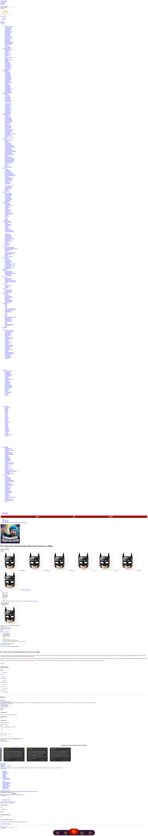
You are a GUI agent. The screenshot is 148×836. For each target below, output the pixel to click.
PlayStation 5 (7, 457)
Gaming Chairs (8, 170)
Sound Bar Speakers (9, 157)
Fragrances (7, 295)
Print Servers (7, 239)
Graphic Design (8, 274)
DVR (6, 163)
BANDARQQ (5, 406)
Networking (7, 388)
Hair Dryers (7, 298)
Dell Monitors (7, 87)
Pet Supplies (5, 303)
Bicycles (6, 286)
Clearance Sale (5, 513)
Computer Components (9, 330)
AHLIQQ (4, 672)
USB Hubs (7, 51)
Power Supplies (8, 35)
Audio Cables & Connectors (10, 252)
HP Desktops (7, 72)
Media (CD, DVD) (8, 49)
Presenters (7, 69)
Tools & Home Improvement (10, 175)
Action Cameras (8, 149)
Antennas (7, 233)
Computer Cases (8, 27)
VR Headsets (7, 201)
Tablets (6, 414)
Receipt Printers (8, 260)
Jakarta (3, 0)
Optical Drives (7, 33)
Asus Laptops (7, 96)
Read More (2, 663)
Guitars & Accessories (9, 249)
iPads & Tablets (8, 123)
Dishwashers (7, 495)
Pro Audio (5, 246)
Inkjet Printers (7, 204)
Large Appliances (8, 186)
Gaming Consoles (8, 194)
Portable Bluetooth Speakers (10, 133)
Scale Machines (8, 264)
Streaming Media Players (9, 146)
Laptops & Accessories (7, 93)
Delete (5, 716)
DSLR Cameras (8, 148)
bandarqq (26, 660)
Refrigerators (7, 188)
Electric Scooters (8, 279)
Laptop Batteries (8, 109)
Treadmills (7, 287)
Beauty (6, 294)
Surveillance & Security (9, 161)
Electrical (6, 176)
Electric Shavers (8, 299)
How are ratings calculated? (5, 701)
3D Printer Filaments (9, 212)
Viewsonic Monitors (8, 88)
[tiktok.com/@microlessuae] (6, 799)
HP (5, 217)
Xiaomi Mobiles (8, 117)
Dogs (6, 304)
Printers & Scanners (8, 371)
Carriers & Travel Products (10, 309)
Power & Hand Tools (9, 177)
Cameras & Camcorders (9, 147)
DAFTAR (111, 516)
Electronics (5, 138)
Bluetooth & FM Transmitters (10, 151)
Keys (6, 251)
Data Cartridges (8, 47)
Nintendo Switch (8, 459)
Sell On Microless (6, 788)
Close (1, 807)
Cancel (2, 716)
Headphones (7, 342)
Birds (6, 323)
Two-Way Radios (8, 152)
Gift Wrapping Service (7, 783)
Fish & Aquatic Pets (8, 321)
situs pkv (4, 475)
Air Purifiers (7, 183)
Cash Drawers (7, 259)
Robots (6, 282)
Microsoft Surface (8, 126)
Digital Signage (8, 387)
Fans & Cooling (8, 32)
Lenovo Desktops (8, 77)
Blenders (6, 181)
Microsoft (7, 416)
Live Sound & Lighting (9, 247)
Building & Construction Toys (10, 280)
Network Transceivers (9, 230)
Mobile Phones (8, 114)
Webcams (7, 58)
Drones (6, 277)
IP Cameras (7, 228)
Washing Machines (8, 187)
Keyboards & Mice (8, 64)
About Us (4, 771)
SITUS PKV (71, 570)
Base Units (7, 258)
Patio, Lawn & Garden (9, 185)
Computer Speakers (8, 59)
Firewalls (6, 226)
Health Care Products (9, 300)
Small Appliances (8, 178)
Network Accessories (9, 236)
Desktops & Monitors (7, 70)
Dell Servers (7, 243)
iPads (6, 124)
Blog (4, 781)
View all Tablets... (8, 127)
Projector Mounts (8, 144)
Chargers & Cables (8, 131)
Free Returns (2, 3)
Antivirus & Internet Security (10, 273)
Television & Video (8, 139)
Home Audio (7, 156)
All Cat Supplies (8, 320)
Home (4, 168)
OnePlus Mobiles (8, 118)
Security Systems (8, 167)
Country (2, 826)
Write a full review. (3, 706)
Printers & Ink (5, 202)
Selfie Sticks (7, 134)
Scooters (6, 284)
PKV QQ (4, 370)
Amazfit (6, 426)
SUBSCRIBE (14, 793)
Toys (4, 276)
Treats (6, 306)
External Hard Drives (9, 43)
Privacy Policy (5, 784)
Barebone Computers (9, 37)
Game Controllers (8, 68)
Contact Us (5, 770)
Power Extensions (8, 53)
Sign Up (4, 19)
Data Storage (7, 38)
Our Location (2, 4)
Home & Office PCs (9, 346)
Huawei (6, 410)
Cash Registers (8, 267)
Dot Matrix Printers (8, 205)
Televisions (7, 449)
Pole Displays (7, 262)
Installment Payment (6, 779)
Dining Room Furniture (9, 174)
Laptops (6, 94)
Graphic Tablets (8, 67)
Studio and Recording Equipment (11, 248)
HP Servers (7, 244)
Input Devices (7, 63)
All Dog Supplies (8, 311)
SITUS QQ (139, 570)
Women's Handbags (8, 289)
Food (6, 305)
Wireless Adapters (8, 224)
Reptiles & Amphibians (9, 324)
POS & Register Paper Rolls (10, 263)
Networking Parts (8, 222)
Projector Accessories (9, 145)
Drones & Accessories (9, 463)
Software (4, 270)
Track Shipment (6, 772)
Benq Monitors (8, 86)
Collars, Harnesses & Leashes (10, 308)
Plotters (6, 208)
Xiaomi (6, 411)
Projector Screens (8, 143)
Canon (6, 218)
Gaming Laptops (8, 103)
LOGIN (37, 516)
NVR (6, 164)
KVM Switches (8, 229)
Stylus (6, 136)
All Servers (7, 245)
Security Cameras (8, 162)
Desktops (6, 71)
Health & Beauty (6, 293)
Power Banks (7, 132)
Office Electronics (8, 385)
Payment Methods (6, 778)
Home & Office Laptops (9, 353)
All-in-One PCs (8, 81)
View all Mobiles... (8, 120)
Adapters (6, 54)
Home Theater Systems (9, 160)
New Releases (5, 512)
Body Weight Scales (8, 301)
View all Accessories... (9, 137)
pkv (3, 25)
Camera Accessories (8, 467)
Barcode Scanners (8, 261)
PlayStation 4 (7, 458)
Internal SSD (7, 39)
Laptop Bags (7, 110)
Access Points (7, 225)
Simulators (7, 456)
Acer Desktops (8, 76)
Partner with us (5, 787)
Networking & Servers (7, 221)
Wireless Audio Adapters (9, 158)
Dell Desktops (7, 73)
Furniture (6, 169)
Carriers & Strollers (8, 318)
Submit (2, 708)
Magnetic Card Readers (9, 268)
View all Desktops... (8, 82)
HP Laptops (7, 95)
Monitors (6, 83)
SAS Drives (7, 46)
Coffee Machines (8, 182)
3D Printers (7, 211)
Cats (6, 312)
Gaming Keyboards (8, 199)
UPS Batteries (7, 62)
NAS (6, 45)
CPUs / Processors (8, 28)
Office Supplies (5, 269)
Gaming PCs (7, 347)
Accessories (7, 107)
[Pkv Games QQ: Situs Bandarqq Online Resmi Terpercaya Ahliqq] (4, 13)
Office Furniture (8, 172)
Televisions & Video (9, 448)
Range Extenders (8, 237)
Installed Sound (8, 254)
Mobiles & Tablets (6, 113)
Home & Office (8, 78)
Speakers (6, 340)
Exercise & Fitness (8, 285)
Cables (6, 52)
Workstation (7, 105)
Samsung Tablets (8, 125)
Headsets (6, 60)
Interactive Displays (8, 386)
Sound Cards (7, 34)
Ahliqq (4, 655)
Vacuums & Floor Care (9, 179)
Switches (6, 227)
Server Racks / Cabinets (9, 231)
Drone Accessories (8, 278)
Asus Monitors (7, 85)
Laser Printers (7, 203)
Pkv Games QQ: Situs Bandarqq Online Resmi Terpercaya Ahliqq (15, 522)
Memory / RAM (8, 36)
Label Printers (7, 210)
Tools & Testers (8, 55)
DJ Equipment (7, 250)
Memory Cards (8, 50)
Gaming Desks (8, 171)
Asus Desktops (8, 75)
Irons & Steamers (8, 180)
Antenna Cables (8, 234)
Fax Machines (7, 207)
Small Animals (7, 325)
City (1, 827)
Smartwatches (7, 122)
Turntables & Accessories (9, 159)
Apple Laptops (8, 99)
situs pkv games (6, 521)
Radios (6, 155)
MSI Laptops (7, 100)
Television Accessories (9, 454)
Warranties (5, 776)
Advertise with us (6, 786)
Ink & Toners (7, 382)
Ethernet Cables (8, 235)
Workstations (7, 80)
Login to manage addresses (5, 823)
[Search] (11, 14)
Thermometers (7, 302)
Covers (6, 432)
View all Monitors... (8, 92)
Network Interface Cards (9, 238)
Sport (4, 283)
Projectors (7, 142)
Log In (4, 18)
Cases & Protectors (8, 130)
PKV (4, 329)
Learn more (36, 601)
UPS (6, 56)
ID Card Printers (8, 209)
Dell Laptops (7, 97)
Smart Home (7, 472)
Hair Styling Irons (8, 296)
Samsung (6, 219)
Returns (4, 774)
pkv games (32, 658)
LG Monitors (7, 84)
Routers (6, 223)
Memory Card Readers (9, 57)
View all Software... (8, 275)
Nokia (6, 412)
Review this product (4, 704)
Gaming (4, 192)
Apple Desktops (8, 74)
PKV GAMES (5, 447)
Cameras (6, 464)
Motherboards (7, 30)
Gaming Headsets (8, 198)
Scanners (6, 206)
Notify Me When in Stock (5, 644)
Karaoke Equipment (8, 256)
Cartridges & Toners (8, 213)
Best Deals (5, 327)
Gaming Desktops (8, 79)
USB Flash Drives (8, 44)
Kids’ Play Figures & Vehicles (10, 281)
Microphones (7, 61)
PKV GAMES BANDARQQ (25, 589)
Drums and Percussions (9, 253)
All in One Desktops (9, 349)
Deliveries (4, 773)
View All (6, 220)
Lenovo (6, 420)
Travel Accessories (8, 292)
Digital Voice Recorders (9, 154)
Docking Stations (8, 111)
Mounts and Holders (9, 135)
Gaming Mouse (8, 200)
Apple (6, 423)
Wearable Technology (9, 121)
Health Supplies (8, 310)
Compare (3, 605)
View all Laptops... (8, 106)
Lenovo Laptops (8, 98)
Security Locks (8, 112)
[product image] (10, 543)
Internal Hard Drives (9, 42)
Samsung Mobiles (8, 119)
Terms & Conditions (6, 785)
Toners (6, 214)
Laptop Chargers (8, 108)
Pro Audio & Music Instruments (11, 471)
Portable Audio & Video (9, 150)
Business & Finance (8, 272)
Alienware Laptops (8, 101)
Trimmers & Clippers (9, 297)
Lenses (6, 466)
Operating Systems (8, 271)
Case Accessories (8, 29)
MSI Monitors (7, 89)
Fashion (4, 288)
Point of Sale (5, 257)
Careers (4, 777)
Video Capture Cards (9, 31)
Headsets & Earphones (9, 129)
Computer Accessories (7, 48)
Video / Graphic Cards (9, 26)
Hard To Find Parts (6, 782)
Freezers (6, 189)
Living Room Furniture (9, 173)
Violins (6, 255)
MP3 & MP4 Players (9, 153)
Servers (6, 242)
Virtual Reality (7, 460)
